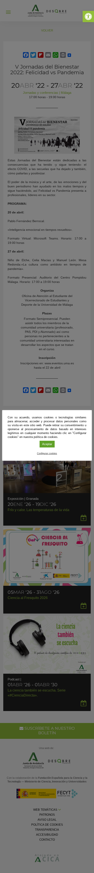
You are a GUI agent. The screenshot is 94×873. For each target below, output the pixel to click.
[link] (88, 16)
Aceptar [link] (47, 444)
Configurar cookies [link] (47, 453)
